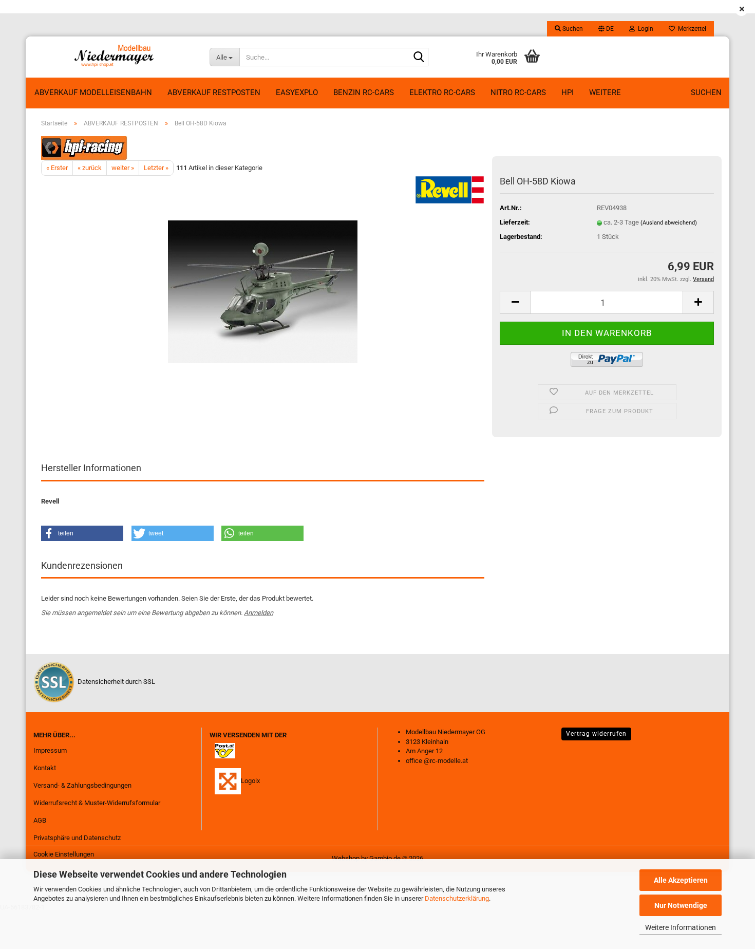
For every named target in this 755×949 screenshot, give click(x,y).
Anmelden (258, 613)
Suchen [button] (572, 28)
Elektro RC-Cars (442, 92)
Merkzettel (690, 28)
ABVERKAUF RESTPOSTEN (213, 92)
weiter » (122, 168)
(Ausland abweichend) (668, 222)
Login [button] (644, 28)
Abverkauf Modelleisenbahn (93, 92)
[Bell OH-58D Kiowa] (262, 291)
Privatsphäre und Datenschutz (77, 838)
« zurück (90, 168)
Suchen (706, 92)
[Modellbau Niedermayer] (113, 57)
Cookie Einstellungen (63, 854)
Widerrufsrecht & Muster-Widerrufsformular (96, 803)
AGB (39, 820)
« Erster (57, 168)
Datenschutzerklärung (457, 898)
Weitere (605, 92)
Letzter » (156, 168)
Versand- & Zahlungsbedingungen (82, 785)
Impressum (50, 750)
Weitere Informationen (680, 927)
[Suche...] (418, 57)
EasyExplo (297, 92)
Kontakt (44, 768)
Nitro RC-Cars (518, 92)
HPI (567, 92)
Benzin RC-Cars (363, 92)
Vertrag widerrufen (596, 733)
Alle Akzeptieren (681, 880)
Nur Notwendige (680, 905)
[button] (606, 28)
